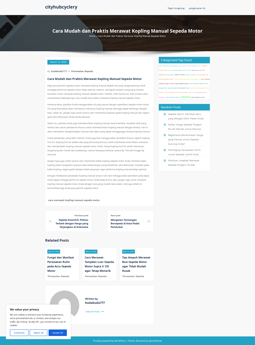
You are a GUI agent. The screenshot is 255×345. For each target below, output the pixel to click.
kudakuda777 (59, 71)
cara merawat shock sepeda (168, 66)
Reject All (38, 333)
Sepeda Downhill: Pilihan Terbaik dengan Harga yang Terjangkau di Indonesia (72, 223)
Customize (19, 333)
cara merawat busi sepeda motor (178, 88)
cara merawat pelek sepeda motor (189, 66)
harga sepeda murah (198, 97)
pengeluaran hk (197, 8)
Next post (115, 215)
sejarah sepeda (190, 74)
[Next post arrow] (148, 221)
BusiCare (141, 340)
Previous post (81, 215)
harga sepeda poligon (172, 97)
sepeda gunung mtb (198, 70)
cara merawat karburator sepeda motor (178, 92)
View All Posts (93, 311)
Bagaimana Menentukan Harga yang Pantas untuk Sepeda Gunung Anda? (185, 139)
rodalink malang (179, 74)
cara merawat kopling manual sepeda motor (74, 200)
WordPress (119, 340)
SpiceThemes (155, 340)
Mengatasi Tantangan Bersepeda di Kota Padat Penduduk (125, 223)
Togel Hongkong (176, 8)
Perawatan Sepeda (82, 71)
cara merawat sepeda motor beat (179, 70)
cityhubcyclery (61, 7)
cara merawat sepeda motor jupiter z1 (187, 79)
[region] (38, 322)
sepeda (185, 97)
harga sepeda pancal (182, 83)
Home (92, 36)
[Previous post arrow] (50, 221)
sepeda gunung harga (166, 74)
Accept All (58, 333)
